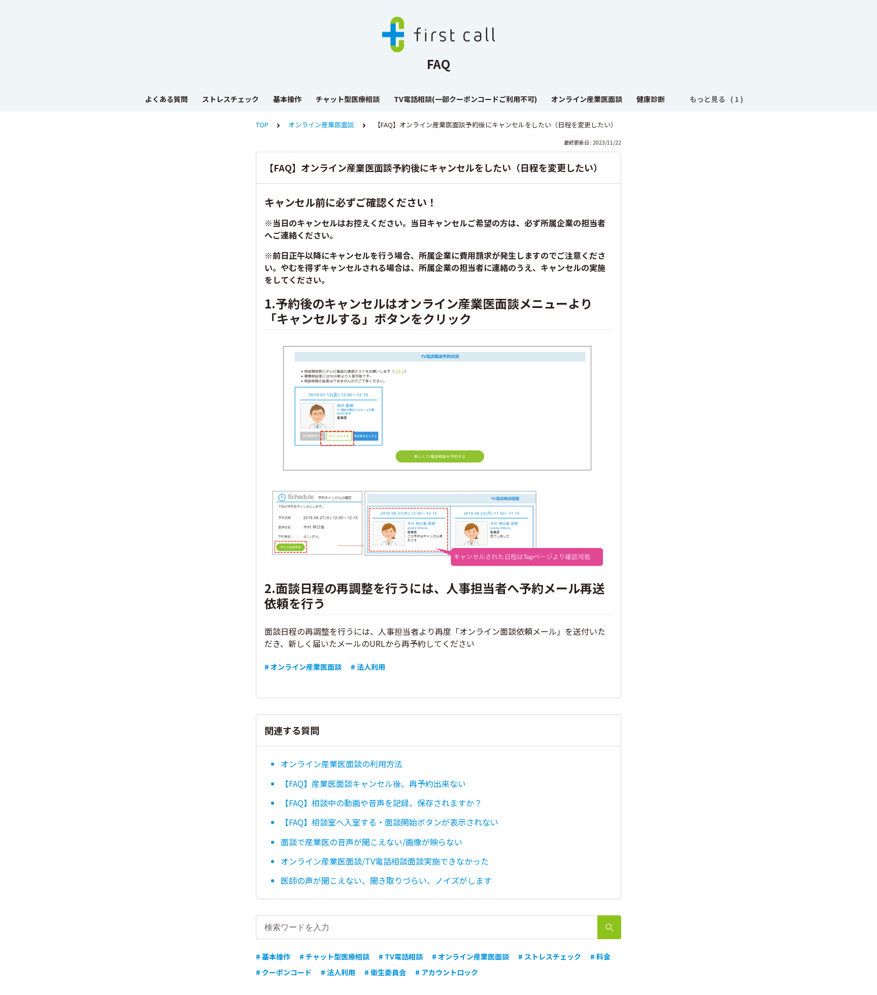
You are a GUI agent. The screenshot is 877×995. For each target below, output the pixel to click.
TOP (262, 124)
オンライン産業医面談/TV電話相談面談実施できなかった (385, 861)
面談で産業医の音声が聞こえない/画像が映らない (371, 842)
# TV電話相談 (401, 956)
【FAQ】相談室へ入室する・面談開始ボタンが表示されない (389, 822)
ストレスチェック (230, 99)
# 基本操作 (273, 956)
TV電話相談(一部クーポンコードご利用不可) (465, 99)
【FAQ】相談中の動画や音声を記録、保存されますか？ (381, 803)
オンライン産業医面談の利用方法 (341, 764)
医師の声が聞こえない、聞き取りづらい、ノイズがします (386, 880)
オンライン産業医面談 (586, 99)
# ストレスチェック (549, 956)
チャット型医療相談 (348, 99)
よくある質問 (166, 99)
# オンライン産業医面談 (303, 667)
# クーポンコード (284, 972)
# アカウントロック (446, 972)
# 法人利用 (368, 667)
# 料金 (600, 956)
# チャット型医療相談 (334, 956)
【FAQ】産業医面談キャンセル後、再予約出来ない (373, 783)
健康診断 (650, 99)
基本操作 (287, 99)
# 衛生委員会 (385, 972)
